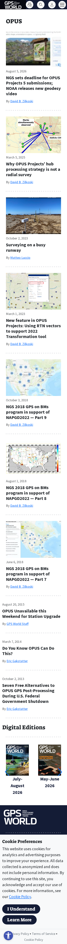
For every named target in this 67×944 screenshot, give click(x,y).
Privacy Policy (19, 934)
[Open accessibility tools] (8, 935)
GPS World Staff (17, 624)
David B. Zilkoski (21, 101)
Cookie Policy (20, 896)
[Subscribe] (29, 4)
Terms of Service (43, 934)
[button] (60, 772)
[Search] (40, 4)
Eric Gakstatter (17, 661)
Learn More (19, 920)
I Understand (21, 909)
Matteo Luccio (20, 257)
